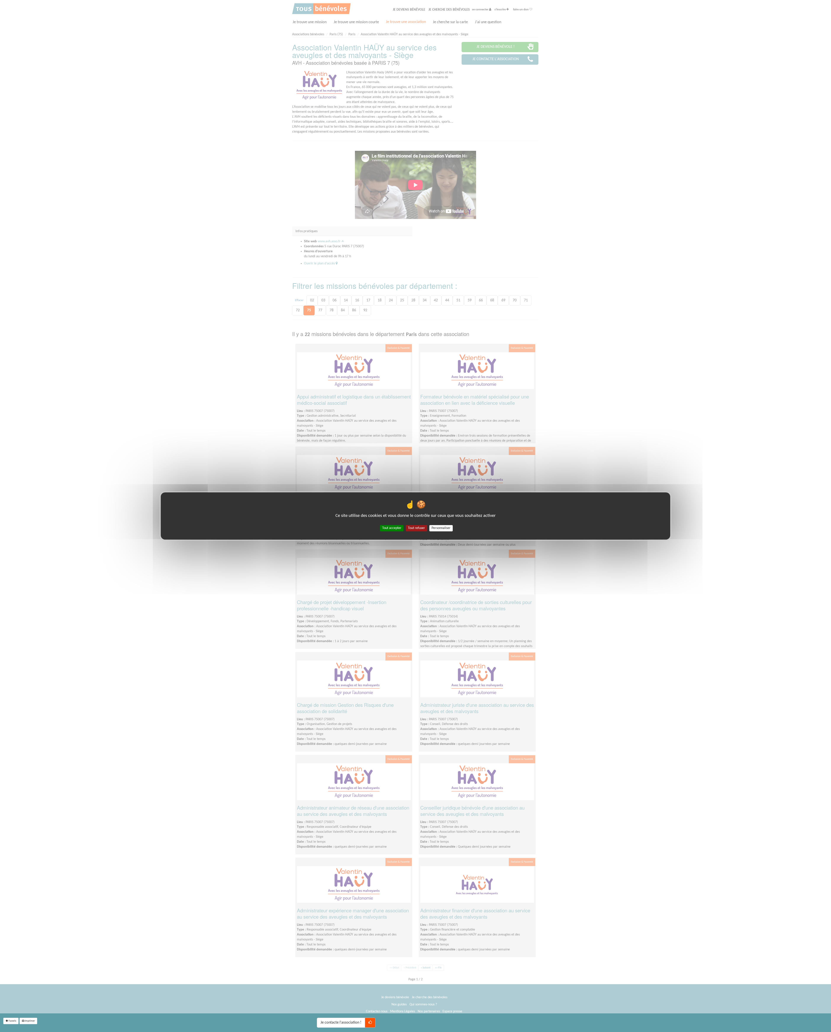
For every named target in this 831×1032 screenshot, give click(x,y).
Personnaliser (441, 528)
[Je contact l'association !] (370, 1023)
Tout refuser (416, 528)
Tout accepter (391, 528)
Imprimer (29, 1021)
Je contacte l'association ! (340, 1023)
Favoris (12, 1021)
